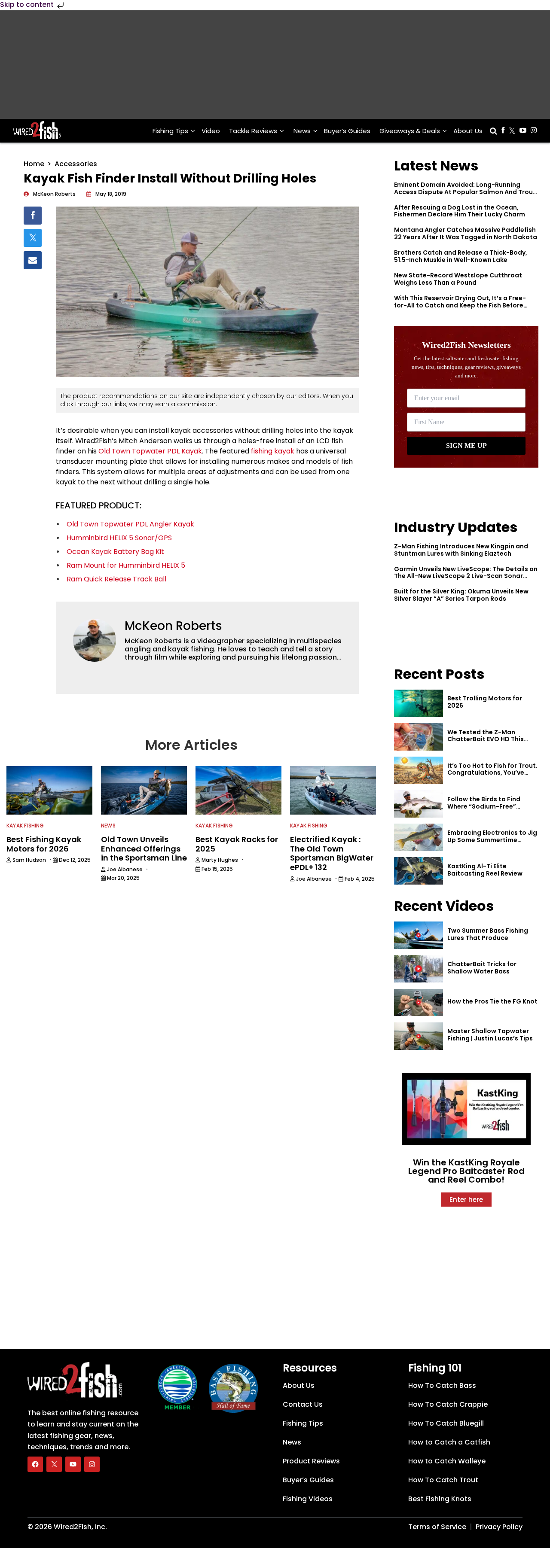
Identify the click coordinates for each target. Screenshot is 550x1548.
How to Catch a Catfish (449, 1442)
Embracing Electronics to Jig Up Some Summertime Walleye (492, 840)
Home (34, 164)
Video (211, 130)
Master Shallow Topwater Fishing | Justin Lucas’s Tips (490, 1035)
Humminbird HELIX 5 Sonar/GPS (119, 538)
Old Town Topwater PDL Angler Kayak (130, 524)
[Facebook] (35, 1464)
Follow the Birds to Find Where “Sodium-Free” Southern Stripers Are (483, 806)
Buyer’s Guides (347, 130)
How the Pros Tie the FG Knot (492, 1001)
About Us (468, 130)
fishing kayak (272, 451)
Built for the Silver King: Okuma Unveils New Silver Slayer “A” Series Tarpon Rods (461, 595)
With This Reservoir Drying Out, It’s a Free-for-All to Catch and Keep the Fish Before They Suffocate (460, 305)
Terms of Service (437, 1527)
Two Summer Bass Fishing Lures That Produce (487, 934)
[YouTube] (73, 1464)
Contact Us (303, 1404)
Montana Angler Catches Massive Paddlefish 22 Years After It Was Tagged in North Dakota (465, 233)
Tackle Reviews (253, 130)
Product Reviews (311, 1461)
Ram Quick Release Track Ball (116, 579)
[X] (54, 1464)
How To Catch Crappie (448, 1404)
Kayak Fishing (25, 825)
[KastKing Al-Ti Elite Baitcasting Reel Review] (418, 871)
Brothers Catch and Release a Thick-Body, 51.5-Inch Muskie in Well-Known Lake (460, 256)
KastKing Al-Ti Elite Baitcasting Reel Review (484, 870)
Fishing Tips (170, 130)
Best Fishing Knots (439, 1499)
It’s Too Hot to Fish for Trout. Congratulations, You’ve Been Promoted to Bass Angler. (492, 776)
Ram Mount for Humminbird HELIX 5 (126, 565)
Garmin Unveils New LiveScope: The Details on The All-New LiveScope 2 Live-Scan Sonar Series (466, 576)
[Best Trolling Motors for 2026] (418, 703)
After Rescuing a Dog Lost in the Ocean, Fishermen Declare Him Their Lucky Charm (459, 211)
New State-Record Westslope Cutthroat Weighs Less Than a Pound (458, 279)
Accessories (76, 164)
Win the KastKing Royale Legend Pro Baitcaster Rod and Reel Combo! (466, 1171)
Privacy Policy (499, 1527)
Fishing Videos (308, 1499)
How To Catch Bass (442, 1385)
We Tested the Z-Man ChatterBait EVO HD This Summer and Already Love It (491, 739)
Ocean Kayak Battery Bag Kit (115, 552)
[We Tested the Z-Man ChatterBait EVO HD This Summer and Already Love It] (418, 737)
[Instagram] (92, 1464)
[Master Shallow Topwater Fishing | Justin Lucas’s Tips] (418, 1036)
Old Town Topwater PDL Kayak (150, 451)
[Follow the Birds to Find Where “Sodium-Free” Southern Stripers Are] (418, 804)
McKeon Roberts (173, 625)
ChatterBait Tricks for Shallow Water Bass (481, 968)
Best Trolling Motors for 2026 (484, 702)
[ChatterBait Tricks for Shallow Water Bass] (418, 968)
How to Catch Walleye (447, 1461)
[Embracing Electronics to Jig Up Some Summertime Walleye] (418, 837)
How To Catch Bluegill (446, 1423)
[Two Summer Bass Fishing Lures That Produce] (418, 935)
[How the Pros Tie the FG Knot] (418, 1002)
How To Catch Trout (443, 1480)
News (302, 130)
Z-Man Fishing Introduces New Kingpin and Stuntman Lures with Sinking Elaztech (461, 550)
